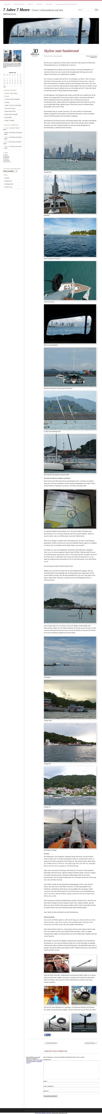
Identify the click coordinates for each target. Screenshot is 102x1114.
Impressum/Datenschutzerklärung (66, 4)
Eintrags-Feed (8, 181)
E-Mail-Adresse (48, 1086)
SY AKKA (5, 154)
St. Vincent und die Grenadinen (12, 99)
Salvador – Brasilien (9, 120)
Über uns (30, 4)
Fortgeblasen (6, 157)
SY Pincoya (6, 159)
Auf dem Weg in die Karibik (11, 114)
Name (45, 1081)
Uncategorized (58, 56)
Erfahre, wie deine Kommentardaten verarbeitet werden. (34, 1061)
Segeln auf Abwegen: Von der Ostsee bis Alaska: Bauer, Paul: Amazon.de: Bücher (12, 66)
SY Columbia (6, 156)
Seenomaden (6, 160)
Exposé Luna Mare (19, 4)
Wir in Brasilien (8, 117)
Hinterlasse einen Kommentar (92, 56)
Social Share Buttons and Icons (43, 1113)
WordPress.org (8, 187)
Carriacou (7, 102)
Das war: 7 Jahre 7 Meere (11, 93)
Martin (6, 132)
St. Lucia (7, 96)
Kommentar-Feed (9, 184)
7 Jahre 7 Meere (16, 10)
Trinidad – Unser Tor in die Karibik (13, 105)
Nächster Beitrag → (90, 1043)
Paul (51, 56)
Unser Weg (39, 4)
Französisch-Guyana (10, 108)
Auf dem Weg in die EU (10, 111)
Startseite (7, 4)
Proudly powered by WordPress (32, 1110)
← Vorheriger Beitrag (50, 1043)
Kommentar (47, 1059)
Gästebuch (49, 4)
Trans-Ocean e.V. (7, 161)
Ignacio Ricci (56, 1110)
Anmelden (7, 178)
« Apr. (4, 86)
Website (46, 1091)
